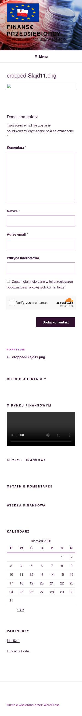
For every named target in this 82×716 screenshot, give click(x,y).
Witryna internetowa (23, 257)
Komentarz (16, 147)
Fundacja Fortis (18, 651)
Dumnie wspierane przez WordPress (33, 705)
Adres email (17, 234)
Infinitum (13, 640)
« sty (20, 609)
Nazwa (13, 210)
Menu (43, 56)
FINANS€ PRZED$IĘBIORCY (34, 30)
